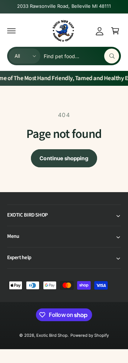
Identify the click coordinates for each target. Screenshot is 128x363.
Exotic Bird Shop (52, 335)
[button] (11, 31)
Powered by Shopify (89, 335)
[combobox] (81, 56)
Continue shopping (63, 158)
